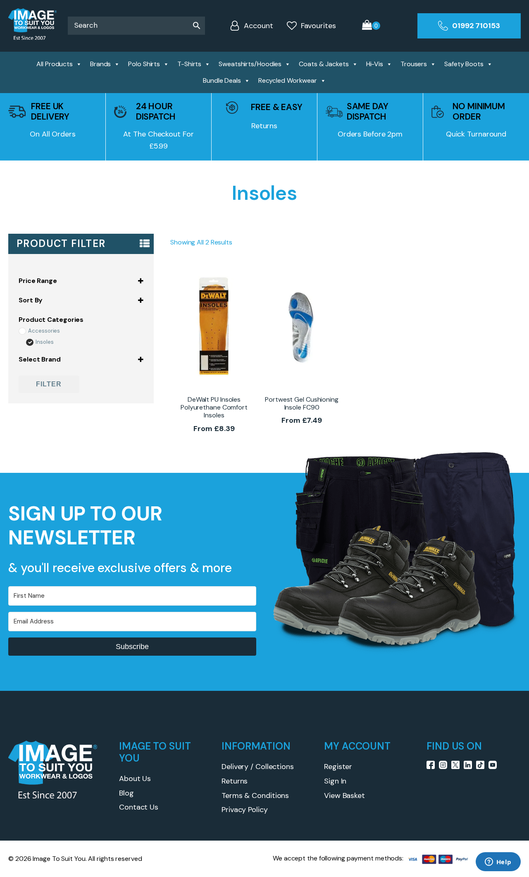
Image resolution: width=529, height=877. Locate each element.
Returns (235, 781)
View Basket (344, 795)
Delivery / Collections (258, 767)
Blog (126, 793)
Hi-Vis (374, 64)
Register (338, 767)
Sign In (335, 781)
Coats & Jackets (324, 64)
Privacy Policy (245, 810)
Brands (100, 64)
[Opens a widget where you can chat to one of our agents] (498, 862)
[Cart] (371, 25)
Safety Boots (464, 64)
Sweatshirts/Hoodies (250, 64)
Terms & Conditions (255, 795)
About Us (135, 779)
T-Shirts (189, 64)
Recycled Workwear (287, 80)
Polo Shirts (144, 64)
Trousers (413, 64)
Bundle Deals (222, 80)
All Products (54, 64)
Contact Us (138, 807)
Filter (49, 384)
